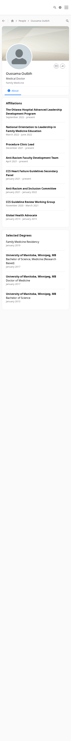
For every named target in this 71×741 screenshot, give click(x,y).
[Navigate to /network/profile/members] (3, 20)
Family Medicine (15, 82)
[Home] (12, 20)
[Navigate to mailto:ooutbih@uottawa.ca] (56, 66)
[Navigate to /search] (54, 7)
